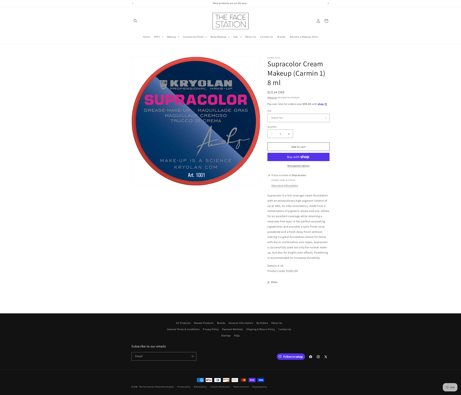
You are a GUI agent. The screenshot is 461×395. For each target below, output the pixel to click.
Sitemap (226, 335)
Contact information (220, 386)
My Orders (262, 323)
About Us (276, 323)
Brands (221, 323)
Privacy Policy (211, 329)
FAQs (237, 335)
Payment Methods (232, 329)
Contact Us (284, 329)
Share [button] (274, 282)
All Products (183, 323)
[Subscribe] (192, 356)
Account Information (241, 323)
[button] (135, 21)
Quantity (271, 126)
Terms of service (241, 386)
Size (269, 110)
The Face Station (147, 386)
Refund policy (200, 386)
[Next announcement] (328, 3)
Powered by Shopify (164, 386)
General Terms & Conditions (183, 329)
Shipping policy (259, 386)
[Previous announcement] (133, 3)
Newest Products (204, 323)
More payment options (298, 165)
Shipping (272, 97)
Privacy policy (184, 386)
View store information (284, 185)
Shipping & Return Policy (260, 329)
